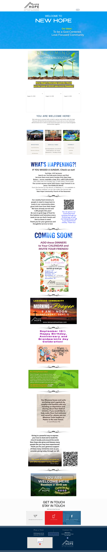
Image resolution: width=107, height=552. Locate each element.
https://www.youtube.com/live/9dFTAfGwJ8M (53, 179)
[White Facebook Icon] (72, 516)
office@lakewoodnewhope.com (36, 519)
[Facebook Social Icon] (67, 538)
